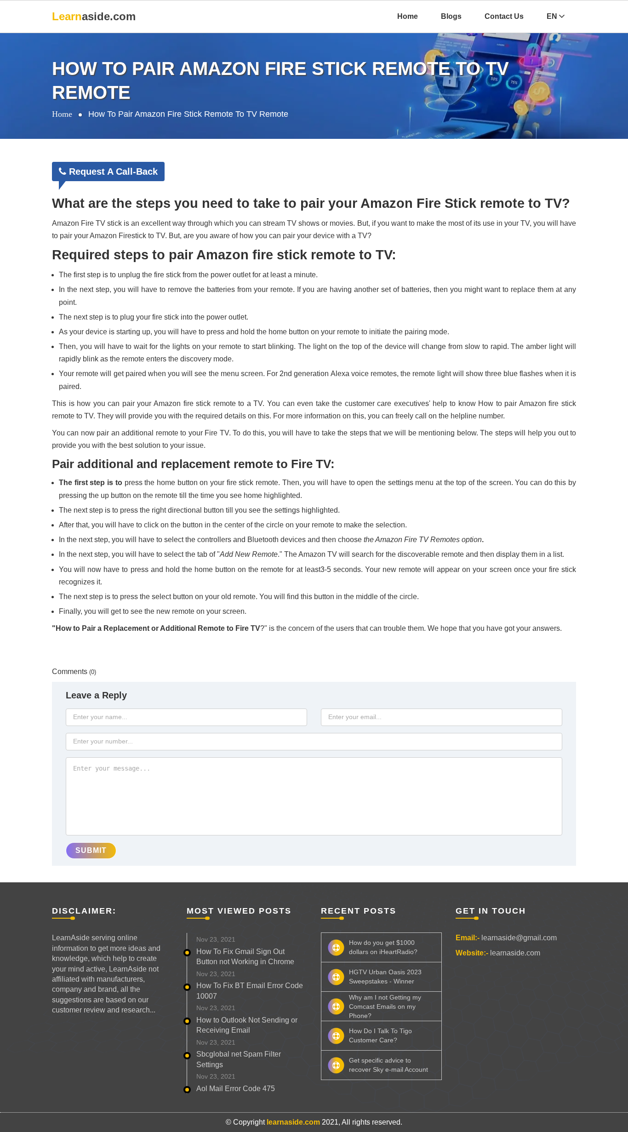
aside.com (94, 16)
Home (407, 16)
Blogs (451, 16)
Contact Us (504, 16)
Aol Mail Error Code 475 (235, 1088)
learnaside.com (515, 953)
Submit (91, 850)
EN (553, 16)
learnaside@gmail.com (519, 938)
